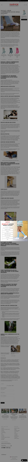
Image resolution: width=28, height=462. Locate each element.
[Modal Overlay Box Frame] (14, 231)
